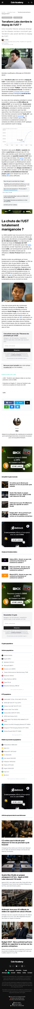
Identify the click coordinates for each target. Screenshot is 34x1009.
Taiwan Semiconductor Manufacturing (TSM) (16, 672)
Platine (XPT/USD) (9, 765)
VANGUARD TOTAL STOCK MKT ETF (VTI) (15, 699)
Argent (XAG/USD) (9, 768)
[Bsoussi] (17, 422)
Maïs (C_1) (6, 748)
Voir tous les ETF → (17, 735)
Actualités (18, 970)
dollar (29, 245)
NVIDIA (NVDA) (8, 655)
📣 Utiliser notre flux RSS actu (17, 998)
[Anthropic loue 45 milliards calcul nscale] (5, 504)
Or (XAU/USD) (7, 755)
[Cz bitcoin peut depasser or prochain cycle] (5, 484)
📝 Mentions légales (17, 1004)
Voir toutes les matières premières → (17, 778)
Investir (13, 972)
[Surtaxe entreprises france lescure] (5, 514)
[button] (2, 2)
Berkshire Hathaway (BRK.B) (11, 685)
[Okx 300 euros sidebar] (17, 459)
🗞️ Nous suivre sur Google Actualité (17, 996)
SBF (21, 317)
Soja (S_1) (6, 771)
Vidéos (19, 972)
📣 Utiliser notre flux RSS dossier (17, 999)
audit (8, 174)
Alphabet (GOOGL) (9, 662)
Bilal (17, 431)
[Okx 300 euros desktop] (17, 211)
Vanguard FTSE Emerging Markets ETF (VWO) (16, 727)
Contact (30, 972)
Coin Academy (17, 2)
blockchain (20, 116)
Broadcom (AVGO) (9, 675)
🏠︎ (6, 970)
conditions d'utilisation (16, 354)
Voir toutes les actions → (17, 689)
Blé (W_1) (6, 775)
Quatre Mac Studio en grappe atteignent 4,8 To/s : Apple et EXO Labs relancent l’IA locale (20, 494)
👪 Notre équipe (17, 1002)
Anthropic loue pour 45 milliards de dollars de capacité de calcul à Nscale (21, 504)
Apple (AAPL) (7, 658)
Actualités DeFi (18, 17)
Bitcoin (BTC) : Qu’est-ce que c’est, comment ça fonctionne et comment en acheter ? (21, 576)
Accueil (3, 12)
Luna (4, 392)
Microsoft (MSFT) (8, 665)
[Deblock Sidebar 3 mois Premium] (17, 534)
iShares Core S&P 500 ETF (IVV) (12, 706)
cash (9, 275)
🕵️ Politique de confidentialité (17, 1005)
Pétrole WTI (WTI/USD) (10, 751)
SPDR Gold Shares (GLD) (10, 716)
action (22, 158)
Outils (24, 972)
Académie (11, 970)
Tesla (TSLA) (7, 682)
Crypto (25, 970)
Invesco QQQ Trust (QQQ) (11, 709)
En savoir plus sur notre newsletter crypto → (17, 358)
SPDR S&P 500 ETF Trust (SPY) (12, 702)
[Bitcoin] (5, 575)
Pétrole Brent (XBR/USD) (10, 744)
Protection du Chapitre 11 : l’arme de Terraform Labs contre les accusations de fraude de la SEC (17, 384)
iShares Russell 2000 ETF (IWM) (12, 731)
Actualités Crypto (11, 12)
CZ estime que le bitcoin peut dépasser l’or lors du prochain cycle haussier (21, 484)
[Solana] (5, 560)
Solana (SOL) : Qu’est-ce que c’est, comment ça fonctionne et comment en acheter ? (20, 560)
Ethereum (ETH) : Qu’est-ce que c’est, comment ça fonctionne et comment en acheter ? (20, 568)
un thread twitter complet (21, 91)
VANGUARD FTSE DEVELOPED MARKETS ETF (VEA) (16, 720)
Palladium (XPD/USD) (9, 761)
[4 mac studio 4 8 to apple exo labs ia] (5, 494)
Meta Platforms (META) (10, 679)
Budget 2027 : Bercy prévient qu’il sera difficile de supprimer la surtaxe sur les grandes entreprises (21, 514)
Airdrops (5, 972)
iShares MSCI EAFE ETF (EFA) (12, 713)
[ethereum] (5, 568)
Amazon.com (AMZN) (10, 669)
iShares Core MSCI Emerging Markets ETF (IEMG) (17, 724)
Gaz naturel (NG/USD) (10, 758)
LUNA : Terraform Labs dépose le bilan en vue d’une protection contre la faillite (17, 378)
